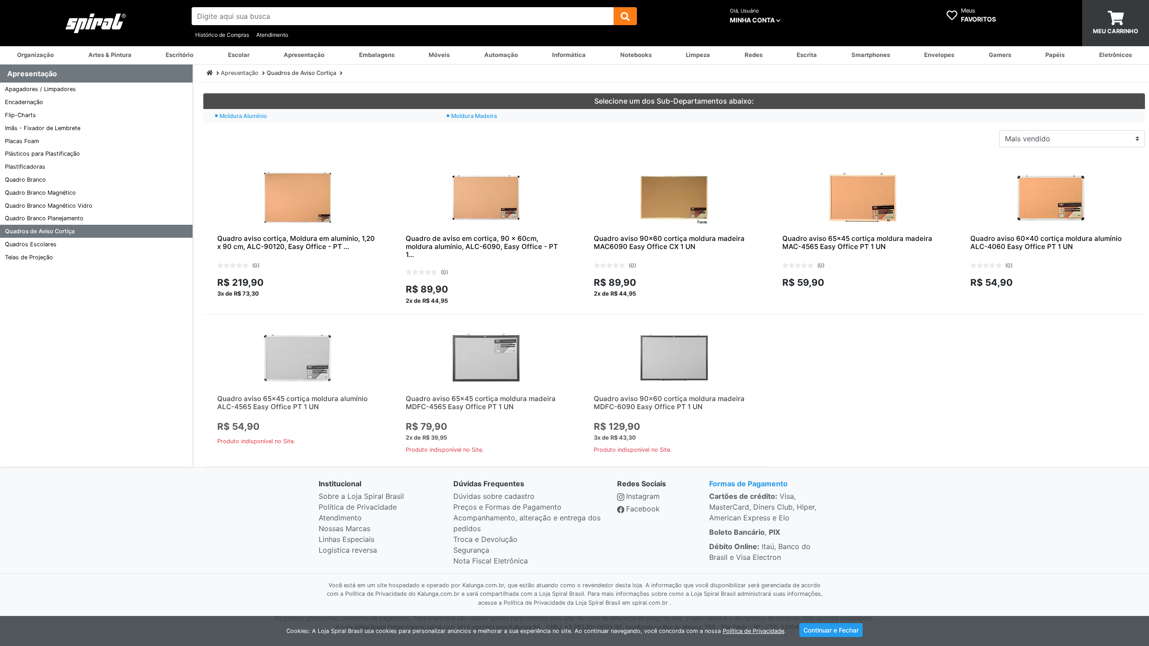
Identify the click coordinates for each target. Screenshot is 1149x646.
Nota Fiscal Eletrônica (490, 560)
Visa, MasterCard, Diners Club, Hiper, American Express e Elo (762, 507)
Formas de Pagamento (748, 483)
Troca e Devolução (485, 539)
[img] (625, 16)
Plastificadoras (25, 166)
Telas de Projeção (29, 257)
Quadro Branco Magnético (40, 192)
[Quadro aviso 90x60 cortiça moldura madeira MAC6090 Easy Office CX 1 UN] (674, 197)
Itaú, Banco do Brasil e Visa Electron (760, 552)
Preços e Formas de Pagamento (507, 506)
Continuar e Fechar (831, 630)
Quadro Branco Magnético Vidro (48, 205)
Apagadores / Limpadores (40, 89)
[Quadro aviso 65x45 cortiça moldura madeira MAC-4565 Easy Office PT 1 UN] (863, 197)
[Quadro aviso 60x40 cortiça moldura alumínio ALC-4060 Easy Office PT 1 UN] (1051, 197)
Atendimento (272, 34)
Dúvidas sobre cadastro (494, 496)
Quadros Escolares (31, 244)
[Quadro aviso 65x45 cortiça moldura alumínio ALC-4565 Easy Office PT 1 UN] (298, 357)
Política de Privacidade (358, 506)
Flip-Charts (20, 115)
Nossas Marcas (344, 528)
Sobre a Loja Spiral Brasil (361, 496)
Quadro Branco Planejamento (44, 218)
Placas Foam (22, 141)
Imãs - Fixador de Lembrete (42, 128)
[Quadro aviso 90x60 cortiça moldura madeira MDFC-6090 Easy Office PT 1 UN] (674, 357)
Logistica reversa (348, 550)
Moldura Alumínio (243, 116)
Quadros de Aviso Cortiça (40, 231)
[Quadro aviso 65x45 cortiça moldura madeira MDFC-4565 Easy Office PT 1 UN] (486, 357)
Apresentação (240, 73)
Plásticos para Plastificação (42, 153)
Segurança (471, 550)
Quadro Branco (25, 179)
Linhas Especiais (346, 539)
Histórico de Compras (222, 34)
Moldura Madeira (474, 116)
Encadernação (24, 102)
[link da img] (96, 23)
